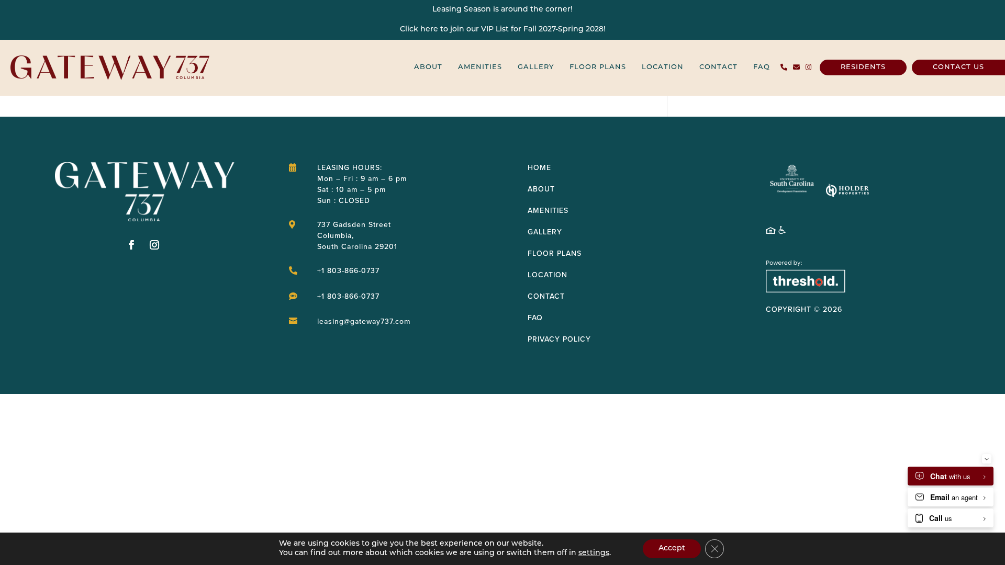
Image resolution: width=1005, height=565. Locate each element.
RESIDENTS (863, 67)
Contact (718, 67)
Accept (671, 548)
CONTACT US (958, 67)
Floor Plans (598, 67)
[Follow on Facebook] (131, 244)
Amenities (480, 67)
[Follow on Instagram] (155, 244)
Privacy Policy (559, 339)
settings (593, 553)
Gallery (536, 67)
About (428, 67)
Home (539, 167)
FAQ (761, 67)
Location (663, 67)
